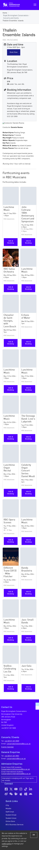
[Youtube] (16, 789)
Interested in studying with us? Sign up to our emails (17, 779)
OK (34, 835)
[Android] (30, 794)
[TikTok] (25, 789)
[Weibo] (6, 794)
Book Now (14, 52)
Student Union (11, 818)
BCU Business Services (14, 825)
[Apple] (20, 794)
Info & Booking (10, 242)
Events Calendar (7, 747)
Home (5, 13)
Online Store (10, 821)
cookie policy (6, 844)
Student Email (11, 815)
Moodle (8, 809)
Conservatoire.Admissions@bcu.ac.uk (15, 769)
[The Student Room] (16, 794)
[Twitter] (11, 789)
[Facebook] (6, 789)
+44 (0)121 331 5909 (12, 741)
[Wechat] (11, 794)
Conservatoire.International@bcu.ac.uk (16, 774)
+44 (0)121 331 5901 (12, 756)
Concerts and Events (11, 18)
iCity (7, 805)
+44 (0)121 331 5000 (8, 728)
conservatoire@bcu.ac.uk (16, 759)
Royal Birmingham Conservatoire (15, 15)
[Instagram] (20, 789)
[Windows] (25, 794)
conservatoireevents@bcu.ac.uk (19, 744)
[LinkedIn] (30, 789)
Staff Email (10, 812)
